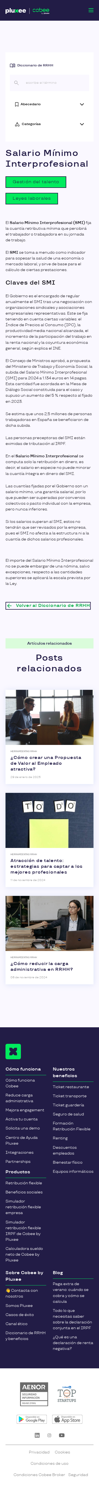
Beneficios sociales (24, 1192)
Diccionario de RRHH (35, 65)
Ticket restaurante (71, 1087)
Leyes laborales (32, 198)
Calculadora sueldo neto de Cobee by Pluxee (24, 1254)
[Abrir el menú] (91, 10)
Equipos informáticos (73, 1171)
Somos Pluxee (19, 1305)
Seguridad (78, 1474)
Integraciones (20, 1152)
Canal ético (17, 1324)
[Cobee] (28, 12)
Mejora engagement (25, 1110)
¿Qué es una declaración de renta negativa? (73, 1343)
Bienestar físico (67, 1162)
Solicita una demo (23, 1128)
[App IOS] (67, 1419)
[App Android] (31, 1419)
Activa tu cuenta (22, 1119)
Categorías (31, 124)
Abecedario (31, 104)
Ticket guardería (68, 1105)
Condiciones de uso (49, 1463)
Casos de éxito (20, 1314)
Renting (60, 1138)
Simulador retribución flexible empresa (23, 1207)
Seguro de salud (68, 1114)
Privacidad (39, 1452)
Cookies (62, 1452)
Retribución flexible (24, 1183)
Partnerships (18, 1161)
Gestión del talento (36, 182)
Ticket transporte (70, 1096)
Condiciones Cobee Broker (39, 1474)
